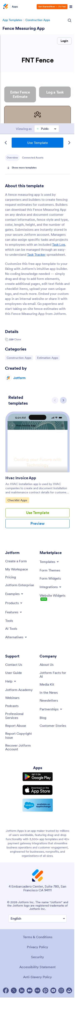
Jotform (19, 378)
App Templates (12, 20)
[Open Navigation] (71, 6)
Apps (15, 6)
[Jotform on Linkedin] (22, 990)
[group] (37, 473)
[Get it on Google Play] (37, 776)
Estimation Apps (47, 358)
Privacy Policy (37, 947)
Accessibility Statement (37, 967)
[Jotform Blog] (37, 990)
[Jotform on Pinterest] (45, 990)
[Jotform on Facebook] (6, 990)
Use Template (37, 143)
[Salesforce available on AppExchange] (37, 805)
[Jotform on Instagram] (61, 990)
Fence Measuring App (23, 28)
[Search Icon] (69, 20)
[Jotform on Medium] (29, 990)
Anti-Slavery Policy (37, 977)
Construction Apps (37, 20)
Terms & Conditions (37, 937)
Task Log (58, 244)
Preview (37, 523)
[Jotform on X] (14, 990)
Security (37, 957)
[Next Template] (69, 143)
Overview (12, 157)
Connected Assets (33, 157)
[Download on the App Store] (37, 790)
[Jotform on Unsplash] (69, 990)
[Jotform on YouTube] (53, 990)
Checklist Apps (18, 500)
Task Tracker (36, 254)
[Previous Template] (6, 143)
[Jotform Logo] (5, 6)
